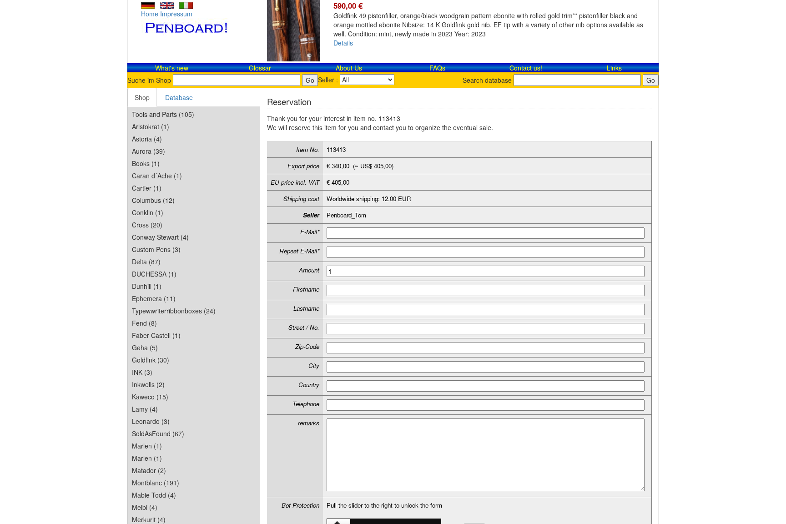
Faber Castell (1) (156, 335)
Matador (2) (149, 470)
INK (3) (142, 372)
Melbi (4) (144, 507)
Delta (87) (146, 261)
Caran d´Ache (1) (157, 175)
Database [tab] (179, 97)
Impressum (176, 13)
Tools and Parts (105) (163, 114)
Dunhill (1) (146, 286)
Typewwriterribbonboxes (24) (174, 310)
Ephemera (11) (154, 298)
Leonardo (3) (151, 421)
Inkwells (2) (148, 384)
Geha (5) (145, 347)
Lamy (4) (145, 408)
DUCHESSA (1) (154, 273)
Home (149, 13)
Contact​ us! (525, 67)
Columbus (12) (153, 200)
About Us (349, 67)
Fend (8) (144, 323)
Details (343, 42)
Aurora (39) (148, 151)
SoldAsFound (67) (158, 433)
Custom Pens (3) (156, 249)
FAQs (437, 67)
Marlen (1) (147, 445)
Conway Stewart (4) (160, 237)
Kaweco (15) (150, 396)
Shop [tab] (142, 97)
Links (614, 67)
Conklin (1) (147, 212)
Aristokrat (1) (150, 126)
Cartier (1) (146, 187)
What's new (171, 67)
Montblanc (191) (155, 482)
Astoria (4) (147, 138)
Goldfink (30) (150, 359)
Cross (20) (147, 224)
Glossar (260, 67)
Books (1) (146, 163)
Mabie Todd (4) (154, 494)
